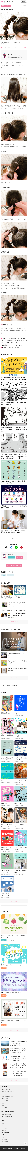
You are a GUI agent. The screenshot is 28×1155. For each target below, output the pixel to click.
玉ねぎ (3, 575)
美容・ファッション (6, 5)
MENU (24, 1)
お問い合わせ (4, 1103)
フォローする (11, 557)
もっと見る (14, 677)
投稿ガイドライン (5, 1098)
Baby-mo (4, 1137)
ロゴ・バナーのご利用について (8, 1091)
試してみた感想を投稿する (14, 565)
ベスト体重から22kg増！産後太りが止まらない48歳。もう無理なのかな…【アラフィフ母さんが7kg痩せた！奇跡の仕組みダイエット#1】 (14, 456)
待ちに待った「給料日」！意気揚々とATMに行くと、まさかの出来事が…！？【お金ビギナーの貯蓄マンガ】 (14, 429)
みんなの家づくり (5, 1130)
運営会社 (3, 1105)
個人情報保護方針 (5, 1107)
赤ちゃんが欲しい (5, 1141)
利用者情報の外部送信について (8, 1096)
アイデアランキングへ (14, 621)
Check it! (3, 1125)
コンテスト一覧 (14, 1030)
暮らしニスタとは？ (6, 1089)
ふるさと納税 (4, 1128)
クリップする (23, 5)
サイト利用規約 (5, 1094)
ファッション (10, 575)
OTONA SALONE (5, 1132)
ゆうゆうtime (4, 1139)
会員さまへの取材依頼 (6, 1114)
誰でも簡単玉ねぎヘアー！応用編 (10, 347)
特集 (3, 1123)
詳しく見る (19, 557)
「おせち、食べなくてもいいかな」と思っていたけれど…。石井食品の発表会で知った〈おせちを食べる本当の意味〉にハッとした (14, 340)
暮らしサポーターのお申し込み (8, 1116)
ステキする (23, 47)
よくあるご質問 (5, 1100)
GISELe (3, 1134)
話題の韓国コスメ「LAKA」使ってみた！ (12, 345)
